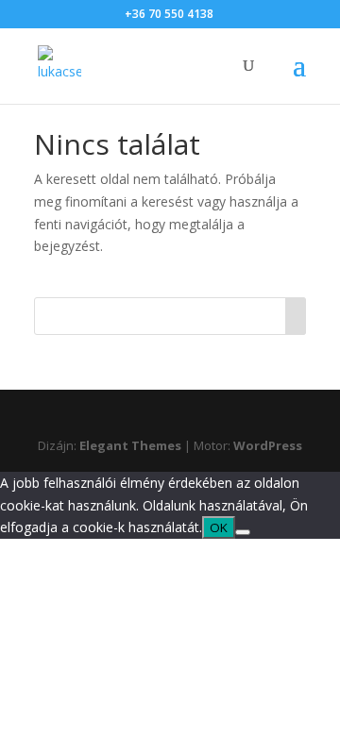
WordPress (267, 445)
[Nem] (242, 532)
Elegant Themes (130, 445)
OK (219, 527)
